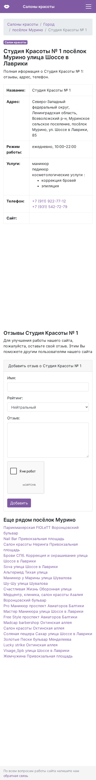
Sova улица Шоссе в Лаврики (30, 566)
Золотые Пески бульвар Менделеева (37, 639)
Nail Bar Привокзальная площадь (33, 538)
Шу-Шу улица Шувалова (25, 583)
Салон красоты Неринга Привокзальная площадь (40, 547)
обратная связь (15, 776)
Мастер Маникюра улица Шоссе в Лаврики (43, 611)
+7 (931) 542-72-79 (49, 206)
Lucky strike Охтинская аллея (30, 645)
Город (49, 24)
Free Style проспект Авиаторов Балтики (40, 617)
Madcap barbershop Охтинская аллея (37, 622)
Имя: (11, 378)
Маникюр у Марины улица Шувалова (37, 577)
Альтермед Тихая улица (25, 572)
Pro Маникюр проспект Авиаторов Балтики (43, 605)
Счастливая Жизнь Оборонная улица (37, 589)
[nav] (88, 6)
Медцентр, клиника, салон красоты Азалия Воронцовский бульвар (43, 597)
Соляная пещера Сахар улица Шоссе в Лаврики (47, 633)
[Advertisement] (48, 277)
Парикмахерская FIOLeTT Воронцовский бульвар (41, 530)
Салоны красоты (39, 6)
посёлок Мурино (27, 29)
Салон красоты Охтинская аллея (33, 628)
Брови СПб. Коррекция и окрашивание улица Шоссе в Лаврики (45, 558)
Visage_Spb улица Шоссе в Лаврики (36, 650)
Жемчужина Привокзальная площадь (38, 656)
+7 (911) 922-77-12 (49, 201)
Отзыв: (13, 418)
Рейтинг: (15, 398)
